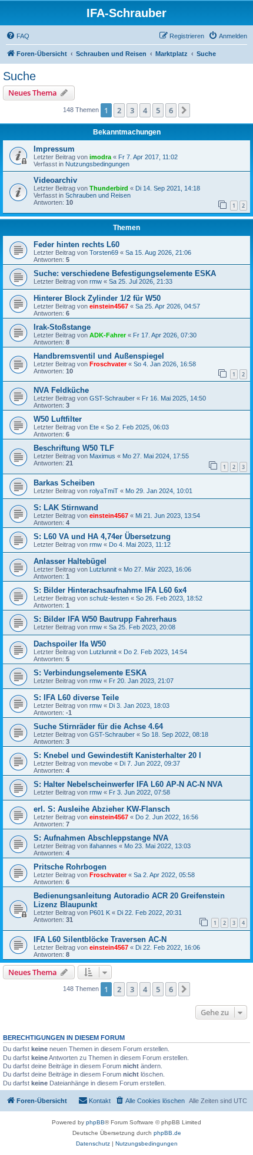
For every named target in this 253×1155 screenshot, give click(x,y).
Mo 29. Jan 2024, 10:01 (158, 490)
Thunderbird (108, 188)
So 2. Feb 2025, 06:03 (137, 427)
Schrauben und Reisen (98, 195)
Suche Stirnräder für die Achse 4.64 (98, 726)
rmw (95, 281)
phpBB (95, 1122)
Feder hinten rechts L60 (76, 244)
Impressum (54, 149)
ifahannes (103, 845)
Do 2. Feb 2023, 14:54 (155, 651)
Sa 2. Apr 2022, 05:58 (164, 874)
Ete (94, 427)
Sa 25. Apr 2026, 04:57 (167, 306)
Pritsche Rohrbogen (70, 866)
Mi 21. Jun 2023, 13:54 (167, 515)
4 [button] (145, 110)
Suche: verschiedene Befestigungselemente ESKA (125, 273)
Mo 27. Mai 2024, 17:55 (155, 456)
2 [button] (119, 110)
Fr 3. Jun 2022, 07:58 (139, 792)
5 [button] (158, 110)
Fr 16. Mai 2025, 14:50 (174, 398)
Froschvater (107, 364)
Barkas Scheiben (64, 482)
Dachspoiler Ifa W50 (70, 643)
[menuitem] (17, 36)
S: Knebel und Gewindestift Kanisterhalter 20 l (117, 755)
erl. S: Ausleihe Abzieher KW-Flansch (102, 809)
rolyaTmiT (103, 490)
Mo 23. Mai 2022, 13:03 (157, 845)
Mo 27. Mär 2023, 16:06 (157, 569)
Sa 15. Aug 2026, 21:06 (158, 252)
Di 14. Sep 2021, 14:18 (167, 188)
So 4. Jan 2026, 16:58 (165, 364)
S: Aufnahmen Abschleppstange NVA (101, 838)
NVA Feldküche (61, 390)
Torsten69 (103, 252)
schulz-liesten (109, 598)
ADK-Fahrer (107, 335)
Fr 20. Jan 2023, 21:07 (141, 680)
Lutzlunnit (102, 569)
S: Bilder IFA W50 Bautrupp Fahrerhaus (105, 619)
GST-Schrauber (112, 398)
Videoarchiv (55, 180)
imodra (100, 156)
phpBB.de (167, 1133)
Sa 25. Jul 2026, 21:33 (140, 281)
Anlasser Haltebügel (70, 561)
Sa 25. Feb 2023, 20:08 (142, 627)
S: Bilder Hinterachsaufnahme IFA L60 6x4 (110, 590)
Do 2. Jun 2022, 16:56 (166, 817)
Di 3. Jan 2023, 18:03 (139, 705)
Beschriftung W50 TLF (74, 448)
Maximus (102, 456)
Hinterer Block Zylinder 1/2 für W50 (97, 298)
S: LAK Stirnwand (66, 507)
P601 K (99, 912)
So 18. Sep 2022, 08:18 (175, 734)
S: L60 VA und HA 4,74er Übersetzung (102, 536)
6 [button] (171, 110)
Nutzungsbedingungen (97, 164)
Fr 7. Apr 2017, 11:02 (148, 156)
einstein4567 (108, 306)
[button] (184, 110)
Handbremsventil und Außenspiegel (99, 356)
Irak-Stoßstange (62, 327)
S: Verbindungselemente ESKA (90, 672)
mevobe (100, 763)
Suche (19, 76)
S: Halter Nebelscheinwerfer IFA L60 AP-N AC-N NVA (128, 784)
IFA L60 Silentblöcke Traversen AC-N (100, 939)
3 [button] (132, 110)
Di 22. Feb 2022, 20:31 (149, 912)
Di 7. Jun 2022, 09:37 (149, 763)
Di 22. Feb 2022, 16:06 (167, 947)
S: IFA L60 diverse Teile (76, 697)
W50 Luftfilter (58, 419)
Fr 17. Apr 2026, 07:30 (165, 335)
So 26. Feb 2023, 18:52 (169, 598)
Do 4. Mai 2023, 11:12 (140, 544)
